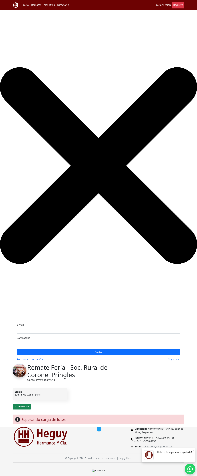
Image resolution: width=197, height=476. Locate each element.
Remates (36, 5)
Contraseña (23, 338)
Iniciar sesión (163, 5)
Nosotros (49, 5)
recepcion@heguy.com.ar (157, 446)
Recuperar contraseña (30, 359)
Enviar (98, 352)
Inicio (25, 5)
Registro (178, 5)
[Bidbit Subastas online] (93, 470)
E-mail (20, 324)
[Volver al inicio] (40, 436)
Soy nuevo (174, 359)
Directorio (63, 5)
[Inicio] (16, 5)
